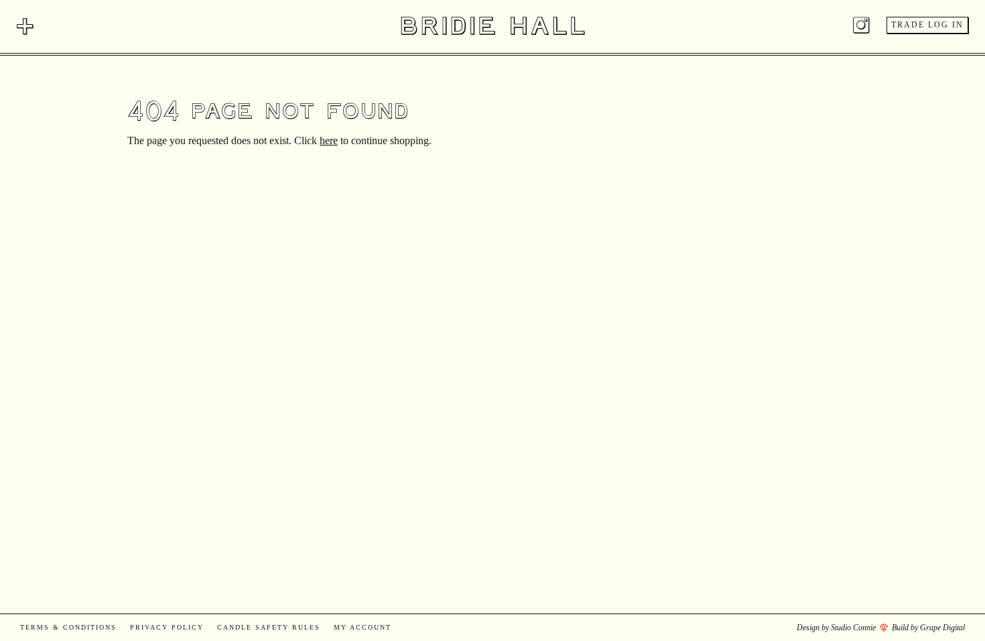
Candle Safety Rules (268, 627)
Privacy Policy (167, 627)
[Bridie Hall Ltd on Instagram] (861, 28)
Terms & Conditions (68, 627)
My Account (362, 627)
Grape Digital (942, 627)
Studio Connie (853, 627)
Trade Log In (927, 25)
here (329, 140)
